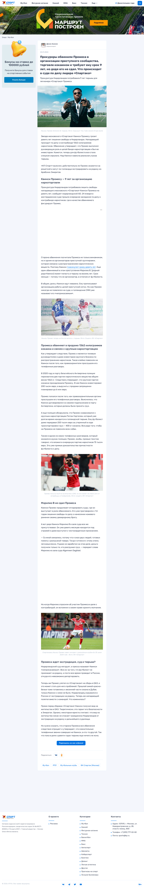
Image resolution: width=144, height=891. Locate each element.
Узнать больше (18, 80)
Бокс (74, 3)
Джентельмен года (126, 3)
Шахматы (85, 851)
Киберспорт (86, 854)
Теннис (84, 3)
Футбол (23, 3)
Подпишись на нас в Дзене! (71, 743)
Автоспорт (86, 847)
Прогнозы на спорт (89, 871)
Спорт (4, 37)
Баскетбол (85, 837)
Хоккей (56, 3)
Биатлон (85, 858)
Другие (84, 868)
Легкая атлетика (88, 865)
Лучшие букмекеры (89, 875)
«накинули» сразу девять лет (81, 267)
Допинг (84, 861)
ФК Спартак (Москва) (90, 765)
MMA (65, 3)
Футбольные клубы (68, 765)
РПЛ (54, 765)
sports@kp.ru (124, 835)
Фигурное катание (40, 3)
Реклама (54, 824)
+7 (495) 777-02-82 (129, 832)
